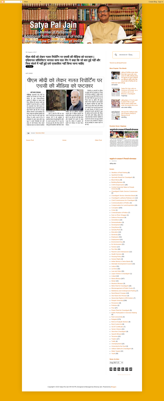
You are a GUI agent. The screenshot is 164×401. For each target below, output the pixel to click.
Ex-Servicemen (116, 244)
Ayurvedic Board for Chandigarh (121, 177)
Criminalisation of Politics (119, 212)
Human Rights (116, 259)
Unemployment (116, 344)
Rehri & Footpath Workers (119, 322)
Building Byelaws (117, 182)
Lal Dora (114, 269)
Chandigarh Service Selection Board (123, 195)
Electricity (114, 234)
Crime (113, 210)
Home (64, 140)
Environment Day (117, 242)
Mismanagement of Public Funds (122, 288)
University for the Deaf (118, 346)
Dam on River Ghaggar (119, 215)
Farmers (114, 247)
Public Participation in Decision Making (124, 313)
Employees (115, 237)
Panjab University (117, 300)
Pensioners (115, 303)
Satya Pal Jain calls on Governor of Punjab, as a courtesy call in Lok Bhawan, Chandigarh (129, 91)
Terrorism (114, 336)
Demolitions (115, 220)
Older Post (98, 140)
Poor (113, 308)
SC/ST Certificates (117, 327)
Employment (115, 239)
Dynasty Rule (115, 230)
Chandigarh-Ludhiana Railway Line (123, 198)
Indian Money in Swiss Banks (121, 261)
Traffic (113, 341)
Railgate (114, 319)
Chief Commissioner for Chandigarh (123, 200)
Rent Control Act (116, 324)
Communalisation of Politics (120, 203)
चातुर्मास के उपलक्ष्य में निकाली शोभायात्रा (123, 159)
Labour (113, 266)
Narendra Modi (40, 133)
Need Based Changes (118, 293)
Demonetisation (116, 222)
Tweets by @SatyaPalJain (118, 63)
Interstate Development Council (121, 264)
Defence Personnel (117, 217)
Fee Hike (114, 249)
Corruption (114, 208)
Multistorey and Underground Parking (123, 291)
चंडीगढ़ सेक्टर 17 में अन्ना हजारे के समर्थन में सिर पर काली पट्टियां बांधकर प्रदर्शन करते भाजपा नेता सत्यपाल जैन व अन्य (129, 102)
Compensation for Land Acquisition (122, 205)
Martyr (113, 281)
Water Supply (115, 351)
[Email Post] (28, 133)
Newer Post (30, 140)
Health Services (116, 254)
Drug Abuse (115, 227)
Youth (113, 353)
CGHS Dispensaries (118, 185)
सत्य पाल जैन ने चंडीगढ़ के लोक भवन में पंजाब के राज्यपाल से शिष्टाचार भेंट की (129, 113)
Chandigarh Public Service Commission (124, 191)
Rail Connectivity (116, 317)
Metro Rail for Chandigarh (119, 286)
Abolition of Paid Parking (119, 172)
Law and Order (116, 271)
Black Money (115, 180)
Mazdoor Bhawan (117, 283)
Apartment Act (115, 175)
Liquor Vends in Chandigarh (120, 274)
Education (114, 232)
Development (115, 225)
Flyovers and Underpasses (120, 252)
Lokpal (113, 276)
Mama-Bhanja (116, 278)
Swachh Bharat (116, 334)
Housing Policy (116, 256)
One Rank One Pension (119, 296)
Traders (113, 339)
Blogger (113, 387)
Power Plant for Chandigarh (120, 310)
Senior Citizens (116, 329)
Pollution (114, 305)
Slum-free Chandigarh (118, 331)
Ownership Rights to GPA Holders (122, 298)
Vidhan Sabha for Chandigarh (121, 348)
